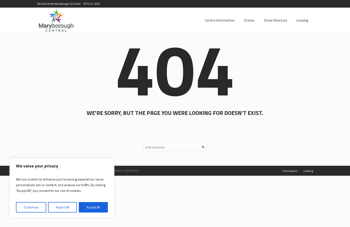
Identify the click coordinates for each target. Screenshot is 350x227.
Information (290, 171)
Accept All (93, 207)
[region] (62, 188)
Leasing (308, 171)
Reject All (62, 207)
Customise (31, 207)
